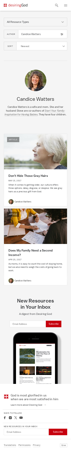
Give (63, 445)
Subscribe (54, 324)
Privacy (36, 445)
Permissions (24, 445)
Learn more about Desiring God (27, 404)
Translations (10, 445)
